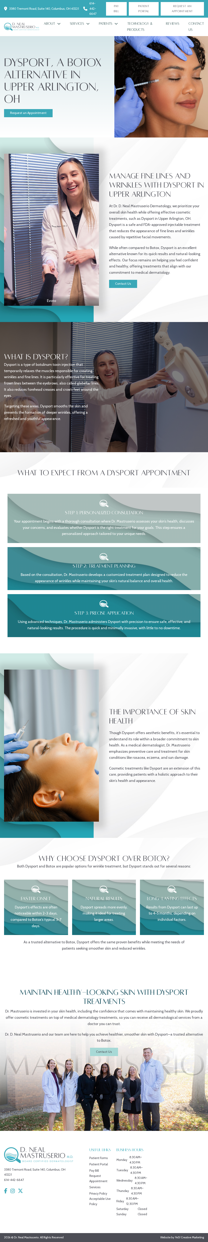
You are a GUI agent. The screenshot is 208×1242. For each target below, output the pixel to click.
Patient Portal (144, 9)
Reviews (172, 24)
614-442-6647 (92, 9)
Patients (105, 24)
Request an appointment (182, 9)
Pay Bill (116, 9)
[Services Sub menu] (88, 24)
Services (77, 24)
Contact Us (196, 27)
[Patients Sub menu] (116, 24)
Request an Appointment (28, 113)
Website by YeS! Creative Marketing (182, 1237)
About (49, 24)
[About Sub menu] (59, 24)
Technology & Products (139, 27)
